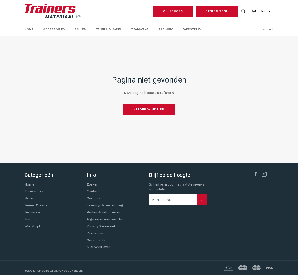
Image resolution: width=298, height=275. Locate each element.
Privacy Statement (101, 226)
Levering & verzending (105, 205)
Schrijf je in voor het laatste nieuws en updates (176, 186)
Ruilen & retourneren (104, 212)
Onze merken (97, 240)
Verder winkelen (149, 109)
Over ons (93, 198)
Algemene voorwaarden (105, 219)
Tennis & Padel (109, 29)
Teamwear (140, 29)
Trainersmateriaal (46, 270)
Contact (93, 191)
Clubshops (173, 11)
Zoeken (92, 184)
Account (268, 29)
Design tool (217, 11)
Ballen (80, 29)
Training (166, 29)
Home (29, 29)
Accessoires (54, 29)
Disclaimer (95, 233)
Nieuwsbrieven (99, 247)
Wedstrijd (192, 29)
